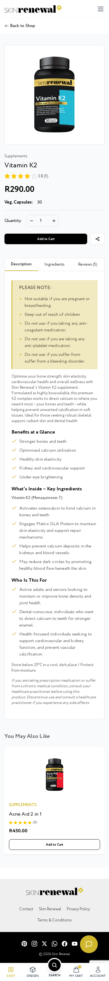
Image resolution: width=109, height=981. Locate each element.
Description (21, 264)
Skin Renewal (50, 909)
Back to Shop (22, 26)
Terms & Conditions (54, 920)
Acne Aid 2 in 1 (25, 814)
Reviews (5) (87, 264)
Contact (26, 909)
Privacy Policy (78, 909)
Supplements (23, 805)
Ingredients (54, 264)
